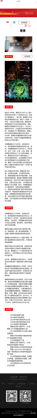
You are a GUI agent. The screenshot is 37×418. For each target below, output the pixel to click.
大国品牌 (32, 383)
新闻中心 (11, 383)
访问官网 (24, 22)
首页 (3, 383)
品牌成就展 (21, 383)
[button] (18, 99)
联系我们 (18, 386)
